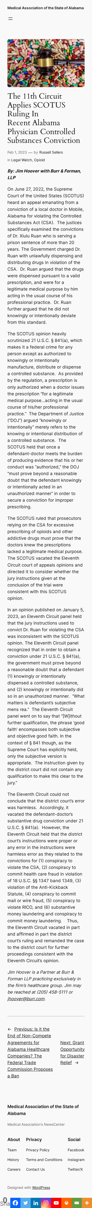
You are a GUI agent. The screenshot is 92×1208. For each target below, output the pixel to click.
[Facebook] (15, 1203)
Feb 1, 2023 (17, 152)
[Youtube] (56, 1203)
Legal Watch (21, 160)
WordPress (41, 1187)
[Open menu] (10, 19)
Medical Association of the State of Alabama (45, 8)
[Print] (66, 1203)
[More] (87, 1203)
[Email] (77, 1203)
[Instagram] (46, 1203)
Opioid (39, 160)
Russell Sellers (51, 152)
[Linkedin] (36, 1203)
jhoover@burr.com (25, 998)
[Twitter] (25, 1203)
